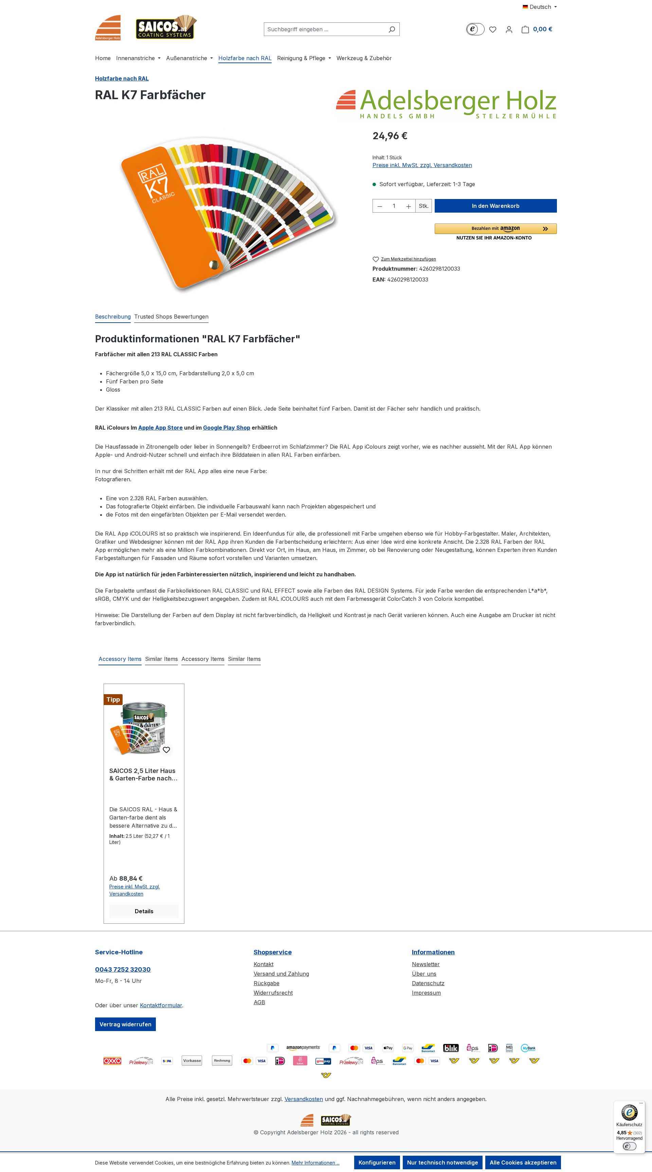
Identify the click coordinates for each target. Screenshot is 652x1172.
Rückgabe (266, 983)
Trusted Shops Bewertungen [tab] (171, 316)
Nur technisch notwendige (442, 1162)
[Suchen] (392, 29)
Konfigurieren (377, 1162)
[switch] (629, 1146)
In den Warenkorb (496, 205)
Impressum (426, 992)
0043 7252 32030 (123, 969)
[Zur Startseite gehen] (146, 27)
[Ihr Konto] (509, 29)
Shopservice (273, 952)
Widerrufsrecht (273, 992)
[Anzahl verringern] (380, 206)
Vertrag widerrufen (125, 1024)
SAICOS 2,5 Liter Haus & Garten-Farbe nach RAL (142, 774)
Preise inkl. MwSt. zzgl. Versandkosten (422, 165)
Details (144, 911)
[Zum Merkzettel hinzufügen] (166, 750)
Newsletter (426, 964)
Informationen (433, 952)
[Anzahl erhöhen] (409, 206)
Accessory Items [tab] (120, 658)
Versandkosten (304, 1099)
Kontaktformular (161, 1005)
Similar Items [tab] (161, 658)
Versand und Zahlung (281, 973)
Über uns (424, 973)
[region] (227, 214)
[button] (496, 231)
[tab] (113, 317)
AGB (259, 1002)
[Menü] (641, 1105)
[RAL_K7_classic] (227, 214)
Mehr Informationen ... (316, 1163)
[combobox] (324, 29)
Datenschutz (428, 983)
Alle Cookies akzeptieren (523, 1162)
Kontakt (263, 964)
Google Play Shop (226, 427)
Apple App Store (160, 427)
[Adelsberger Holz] (446, 105)
